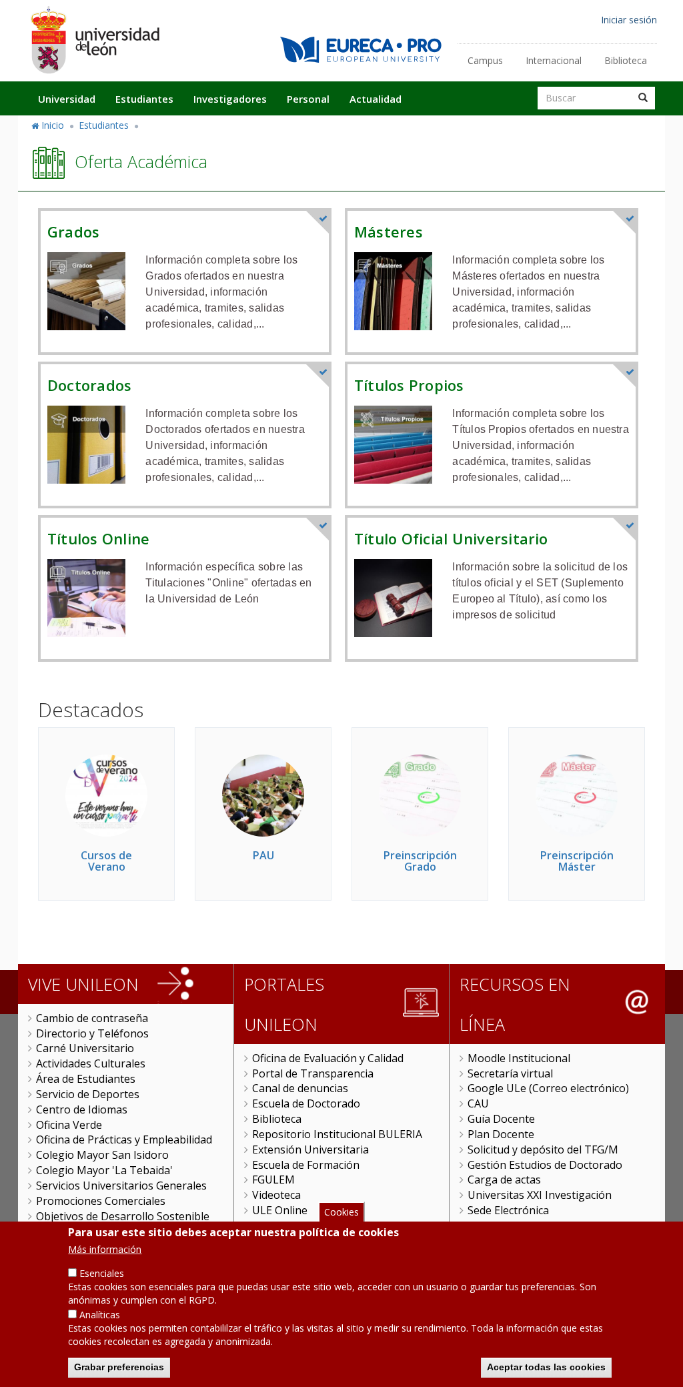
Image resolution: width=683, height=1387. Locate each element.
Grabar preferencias (119, 1367)
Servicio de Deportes (87, 1094)
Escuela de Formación (306, 1165)
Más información (104, 1249)
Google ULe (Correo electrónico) (548, 1088)
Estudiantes (144, 98)
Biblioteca (625, 60)
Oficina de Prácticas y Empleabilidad (124, 1139)
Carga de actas (504, 1179)
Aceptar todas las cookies (546, 1367)
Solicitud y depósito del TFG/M (543, 1149)
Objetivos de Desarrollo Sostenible (122, 1216)
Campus (485, 60)
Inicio (52, 125)
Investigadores (230, 98)
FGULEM (273, 1179)
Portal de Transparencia (313, 1073)
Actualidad (376, 98)
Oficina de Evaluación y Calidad (328, 1058)
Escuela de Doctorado (306, 1103)
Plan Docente (501, 1134)
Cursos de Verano (106, 861)
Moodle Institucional (519, 1058)
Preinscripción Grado (420, 861)
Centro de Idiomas (81, 1109)
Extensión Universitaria (310, 1149)
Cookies (341, 1212)
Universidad (66, 98)
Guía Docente (501, 1118)
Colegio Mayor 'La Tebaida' (104, 1170)
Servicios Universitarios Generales (121, 1185)
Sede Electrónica (508, 1210)
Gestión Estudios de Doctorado (545, 1165)
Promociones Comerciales (100, 1201)
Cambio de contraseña (92, 1018)
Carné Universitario (85, 1048)
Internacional (554, 60)
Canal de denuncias (300, 1088)
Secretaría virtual (510, 1073)
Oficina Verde (69, 1124)
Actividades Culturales (90, 1063)
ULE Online (279, 1210)
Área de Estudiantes (85, 1078)
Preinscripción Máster (577, 861)
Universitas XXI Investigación (540, 1195)
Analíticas (99, 1314)
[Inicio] (94, 39)
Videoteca (276, 1195)
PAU (263, 855)
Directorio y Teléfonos (92, 1033)
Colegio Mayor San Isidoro (102, 1154)
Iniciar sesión (629, 19)
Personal (308, 98)
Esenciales (101, 1273)
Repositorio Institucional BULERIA (337, 1134)
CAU (478, 1103)
